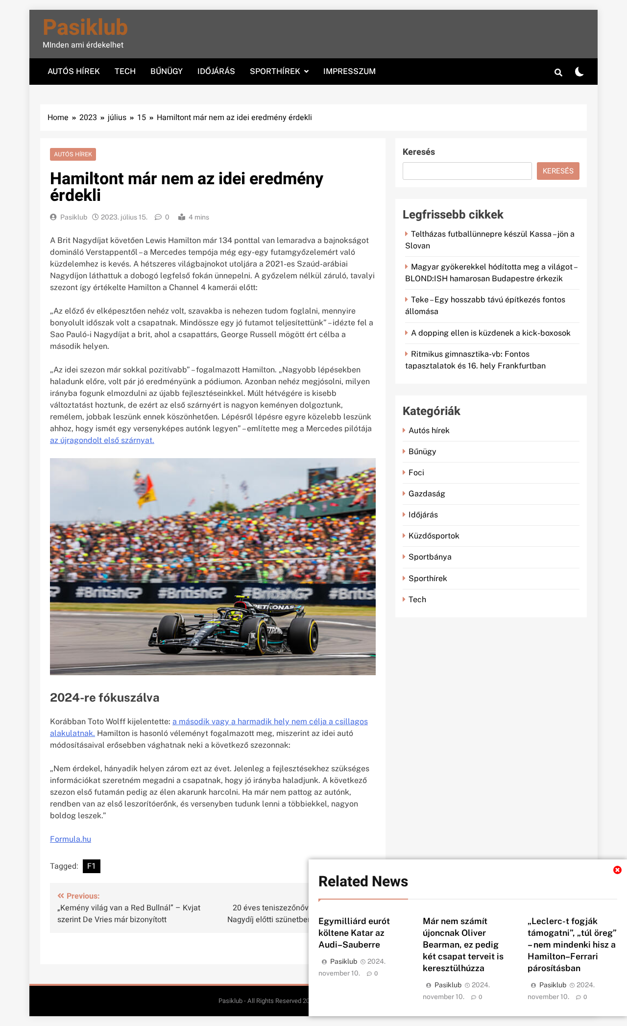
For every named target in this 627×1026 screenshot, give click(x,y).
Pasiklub (85, 28)
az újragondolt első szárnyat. (102, 440)
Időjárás (216, 71)
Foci (416, 472)
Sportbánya (430, 557)
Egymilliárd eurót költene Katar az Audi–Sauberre (354, 933)
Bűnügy (166, 71)
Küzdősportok (434, 535)
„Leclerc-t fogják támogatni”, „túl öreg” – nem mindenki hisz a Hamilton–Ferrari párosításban (572, 944)
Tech (125, 71)
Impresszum (349, 71)
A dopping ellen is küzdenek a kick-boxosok (491, 333)
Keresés (419, 152)
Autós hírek (74, 71)
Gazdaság (427, 493)
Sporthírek (275, 71)
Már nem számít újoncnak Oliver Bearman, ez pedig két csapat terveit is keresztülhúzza (463, 944)
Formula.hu (70, 839)
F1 (91, 866)
